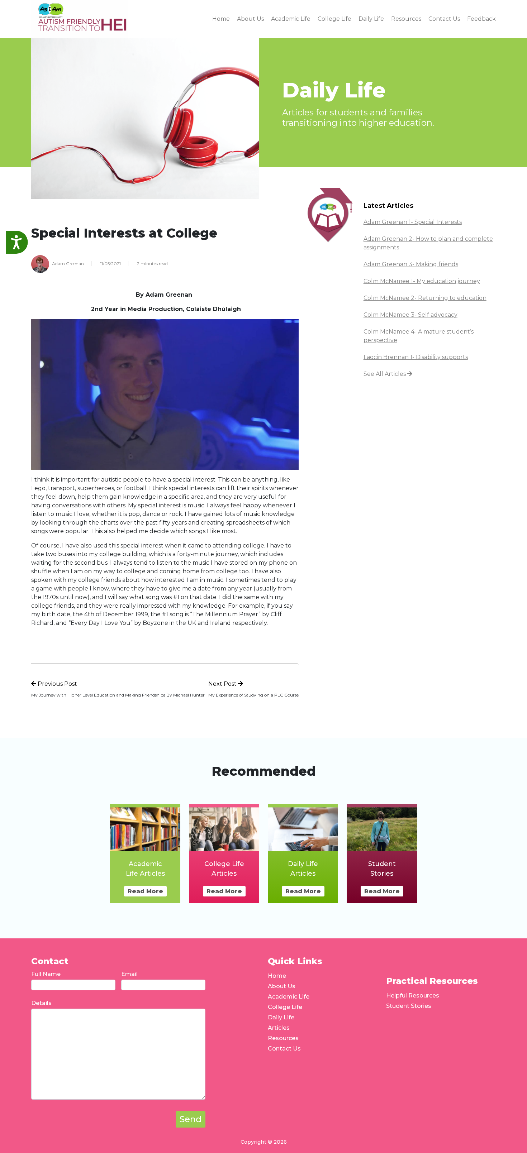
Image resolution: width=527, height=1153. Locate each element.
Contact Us (284, 1048)
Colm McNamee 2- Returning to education (425, 298)
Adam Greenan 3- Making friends (411, 264)
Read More (145, 891)
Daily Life (281, 1017)
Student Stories (408, 1006)
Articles (279, 1027)
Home (277, 975)
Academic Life (288, 996)
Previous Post (56, 683)
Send (190, 1119)
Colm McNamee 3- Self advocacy (410, 314)
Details (41, 1003)
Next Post (223, 683)
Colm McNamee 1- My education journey (422, 281)
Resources (283, 1038)
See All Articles (385, 373)
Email (129, 974)
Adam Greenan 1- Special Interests (413, 222)
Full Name (46, 974)
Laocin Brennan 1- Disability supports (416, 357)
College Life (285, 1007)
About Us (281, 986)
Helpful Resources (412, 995)
